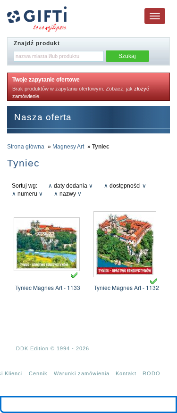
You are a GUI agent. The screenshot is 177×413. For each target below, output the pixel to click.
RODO (151, 373)
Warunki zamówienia (82, 373)
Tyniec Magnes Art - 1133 (47, 287)
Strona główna (25, 146)
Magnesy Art (68, 146)
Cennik (38, 373)
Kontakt (126, 373)
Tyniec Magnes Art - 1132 (126, 287)
